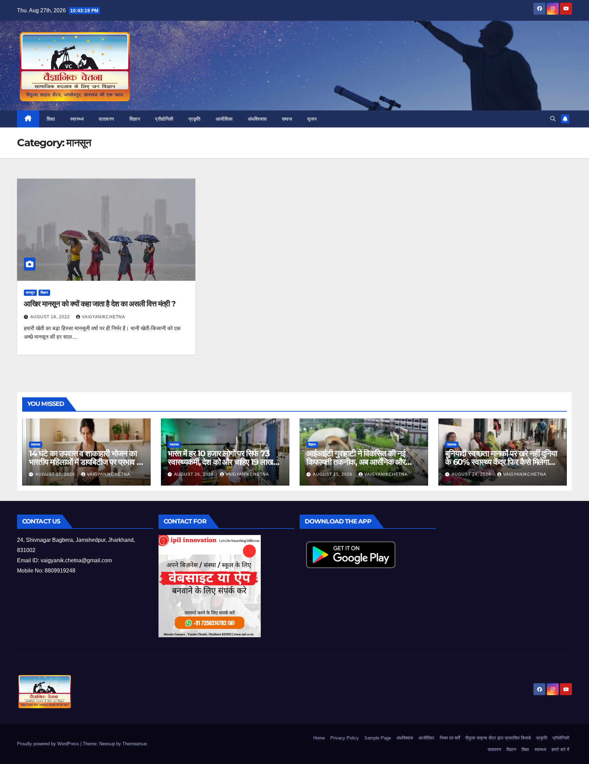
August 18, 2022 (50, 317)
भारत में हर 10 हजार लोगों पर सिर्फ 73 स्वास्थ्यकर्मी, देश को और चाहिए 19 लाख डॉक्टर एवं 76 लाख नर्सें (220, 461)
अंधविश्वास (257, 119)
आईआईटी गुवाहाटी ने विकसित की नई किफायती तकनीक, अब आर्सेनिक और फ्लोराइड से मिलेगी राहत (355, 461)
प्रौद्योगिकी (164, 119)
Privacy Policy (344, 737)
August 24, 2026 (472, 474)
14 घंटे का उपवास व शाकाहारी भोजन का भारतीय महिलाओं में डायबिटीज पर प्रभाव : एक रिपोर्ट (83, 461)
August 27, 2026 (55, 474)
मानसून (30, 292)
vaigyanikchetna (103, 317)
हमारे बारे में (560, 749)
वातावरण (107, 119)
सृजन (312, 119)
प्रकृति (194, 119)
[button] (553, 119)
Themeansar (134, 743)
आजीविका (224, 119)
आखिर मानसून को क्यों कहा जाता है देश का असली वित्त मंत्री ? (100, 303)
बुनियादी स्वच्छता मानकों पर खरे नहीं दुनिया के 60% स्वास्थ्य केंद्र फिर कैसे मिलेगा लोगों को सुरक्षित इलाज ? (501, 461)
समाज (287, 119)
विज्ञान (135, 119)
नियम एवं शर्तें (450, 737)
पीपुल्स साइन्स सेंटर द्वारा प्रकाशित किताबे (498, 737)
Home (319, 737)
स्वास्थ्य (77, 119)
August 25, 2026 (333, 474)
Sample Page (377, 737)
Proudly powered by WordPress (48, 743)
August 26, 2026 (194, 474)
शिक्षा (51, 119)
